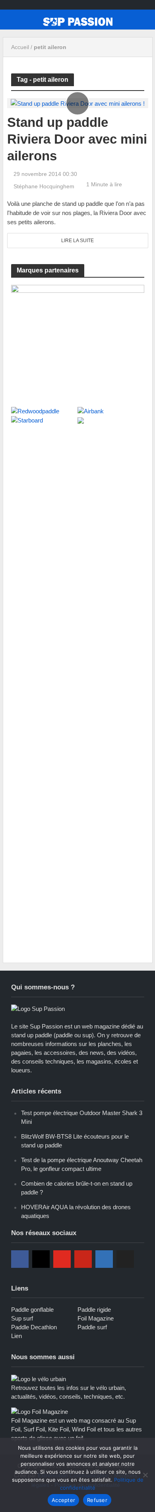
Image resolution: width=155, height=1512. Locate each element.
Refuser (97, 1500)
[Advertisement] (77, 514)
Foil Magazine (96, 1318)
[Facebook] (20, 1259)
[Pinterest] (83, 1259)
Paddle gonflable (32, 1309)
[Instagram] (41, 1259)
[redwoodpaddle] (77, 341)
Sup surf (22, 1318)
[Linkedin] (104, 1259)
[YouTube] (62, 1259)
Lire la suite (77, 240)
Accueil (20, 47)
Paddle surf (92, 1327)
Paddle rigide (94, 1309)
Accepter (63, 1500)
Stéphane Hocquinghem (44, 186)
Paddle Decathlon (34, 1327)
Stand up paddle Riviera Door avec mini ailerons (77, 139)
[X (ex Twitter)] (125, 1259)
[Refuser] (145, 1475)
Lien (16, 1335)
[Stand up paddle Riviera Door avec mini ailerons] (78, 102)
